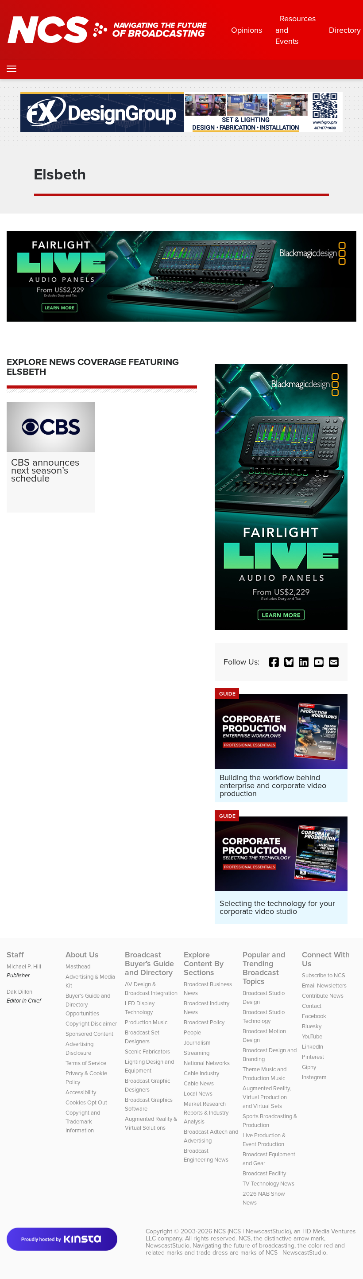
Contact (311, 1006)
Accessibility (81, 1092)
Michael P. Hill (24, 966)
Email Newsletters (324, 985)
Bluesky (311, 1026)
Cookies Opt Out (86, 1102)
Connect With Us (326, 959)
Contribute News (323, 995)
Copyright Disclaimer (91, 1023)
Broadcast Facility (264, 1173)
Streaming (196, 1053)
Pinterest (313, 1057)
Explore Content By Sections (204, 963)
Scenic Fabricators (147, 1051)
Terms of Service (86, 1063)
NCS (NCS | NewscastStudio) (252, 1231)
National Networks (207, 1063)
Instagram (314, 1077)
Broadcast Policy (204, 1022)
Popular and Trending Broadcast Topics (264, 968)
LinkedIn (312, 1046)
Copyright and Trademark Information (83, 1121)
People (192, 1032)
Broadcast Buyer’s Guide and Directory (149, 963)
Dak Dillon (19, 991)
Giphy (309, 1067)
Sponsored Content (89, 1034)
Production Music (146, 1022)
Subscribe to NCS (323, 975)
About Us (82, 954)
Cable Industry (201, 1073)
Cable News (199, 1083)
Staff (15, 954)
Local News (198, 1093)
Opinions (246, 29)
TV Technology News (268, 1183)
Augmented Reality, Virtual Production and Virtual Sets (267, 1097)
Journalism (197, 1042)
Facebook (314, 1016)
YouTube (312, 1036)
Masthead (78, 966)
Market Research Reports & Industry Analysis (206, 1112)
